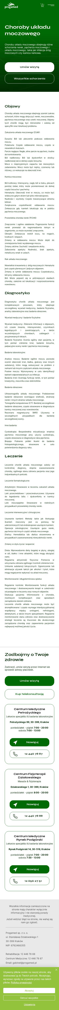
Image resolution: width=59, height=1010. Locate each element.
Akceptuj (29, 990)
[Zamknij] (54, 972)
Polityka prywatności (21, 982)
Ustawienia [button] (29, 1004)
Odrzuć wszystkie (29, 997)
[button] (42, 5)
